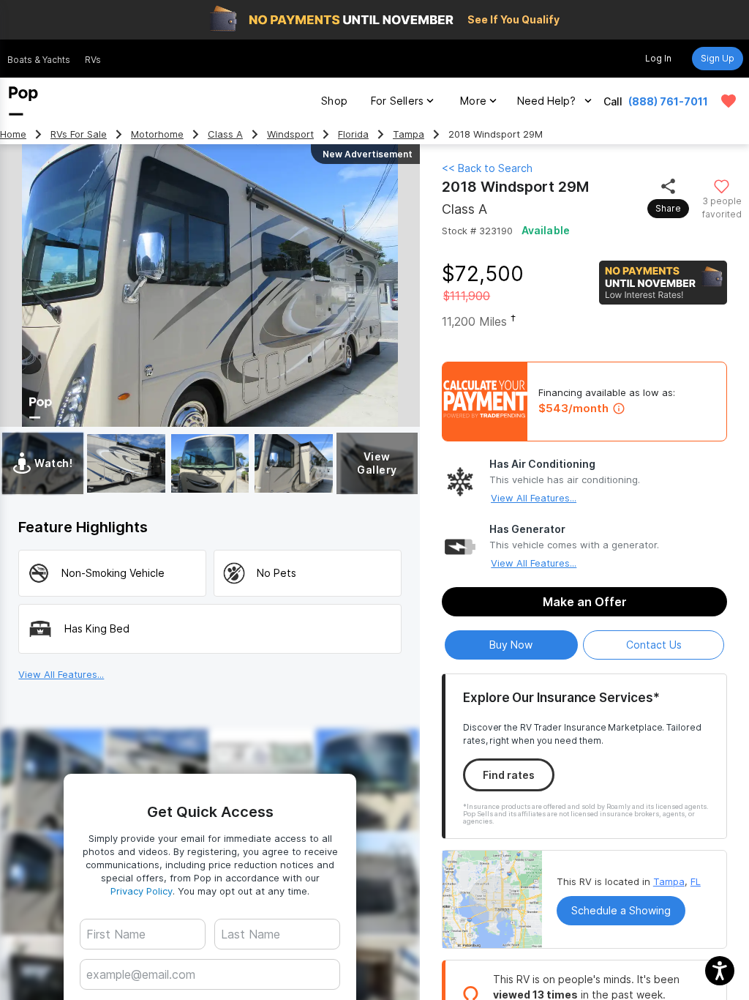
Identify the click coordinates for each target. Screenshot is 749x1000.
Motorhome (157, 134)
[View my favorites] (728, 101)
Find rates (509, 775)
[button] (719, 970)
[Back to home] (23, 101)
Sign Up (717, 58)
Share (668, 208)
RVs (93, 59)
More (473, 100)
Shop (334, 100)
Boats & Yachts (38, 59)
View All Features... (533, 498)
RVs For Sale (78, 134)
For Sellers (397, 100)
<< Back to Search (487, 168)
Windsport (290, 134)
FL (695, 881)
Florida (353, 134)
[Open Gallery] (126, 463)
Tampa (408, 134)
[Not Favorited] (721, 185)
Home (13, 134)
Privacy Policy (141, 891)
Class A (225, 134)
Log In (658, 58)
